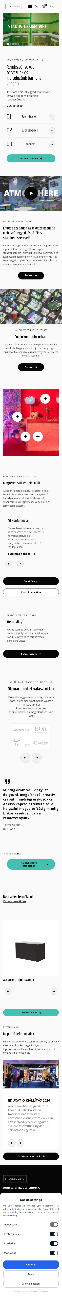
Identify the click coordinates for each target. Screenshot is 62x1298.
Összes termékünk (14, 901)
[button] (8, 44)
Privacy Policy (10, 1215)
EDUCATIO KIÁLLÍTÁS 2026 (29, 1100)
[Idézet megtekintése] (43, 6)
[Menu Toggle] (30, 6)
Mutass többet (15, 106)
